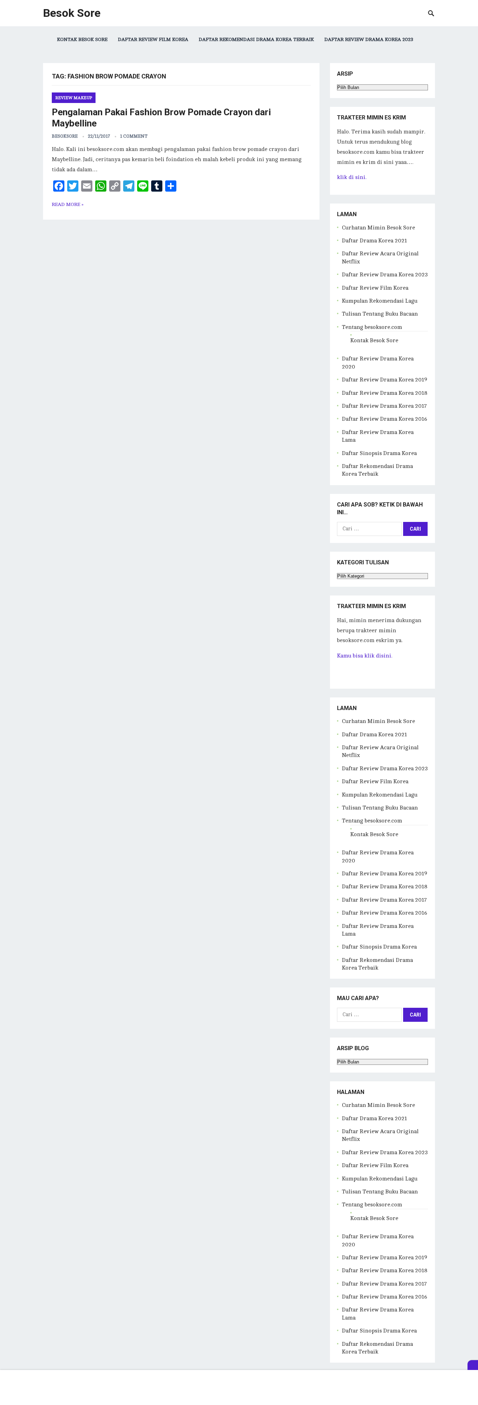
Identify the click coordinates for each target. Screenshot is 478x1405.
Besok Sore (71, 13)
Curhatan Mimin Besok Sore (378, 228)
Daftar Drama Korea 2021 (374, 240)
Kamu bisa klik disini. (364, 656)
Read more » (68, 204)
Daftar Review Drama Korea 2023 (368, 39)
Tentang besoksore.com (372, 327)
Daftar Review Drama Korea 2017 (384, 406)
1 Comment (134, 136)
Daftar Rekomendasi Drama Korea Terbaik (256, 39)
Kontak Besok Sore (82, 39)
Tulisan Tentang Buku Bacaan (380, 314)
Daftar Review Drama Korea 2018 (384, 393)
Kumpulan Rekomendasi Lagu (379, 301)
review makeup (73, 97)
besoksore (65, 136)
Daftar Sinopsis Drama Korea (379, 453)
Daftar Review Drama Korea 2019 (384, 380)
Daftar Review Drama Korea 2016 (384, 419)
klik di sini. (351, 177)
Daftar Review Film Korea (153, 39)
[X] (473, 1365)
